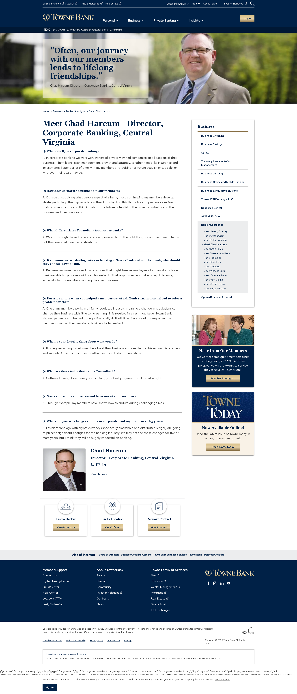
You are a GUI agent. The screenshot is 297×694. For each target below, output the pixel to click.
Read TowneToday (223, 447)
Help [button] (194, 3)
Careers (101, 581)
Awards (101, 575)
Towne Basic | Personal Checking (206, 554)
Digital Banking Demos (56, 581)
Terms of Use (113, 640)
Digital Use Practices (52, 640)
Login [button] (247, 18)
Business (58, 111)
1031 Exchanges (160, 610)
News (100, 604)
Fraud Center (51, 587)
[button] (252, 4)
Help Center (50, 592)
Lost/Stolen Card (53, 604)
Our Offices (112, 527)
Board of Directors (109, 554)
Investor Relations (235, 3)
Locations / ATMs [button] (176, 3)
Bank (45, 3)
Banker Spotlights (76, 111)
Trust (83, 3)
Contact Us (50, 575)
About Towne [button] (210, 3)
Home (46, 111)
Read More (98, 474)
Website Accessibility (76, 640)
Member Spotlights (223, 378)
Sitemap (127, 640)
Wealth (72, 3)
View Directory (66, 527)
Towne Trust (158, 604)
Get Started (159, 527)
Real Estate (113, 3)
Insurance (57, 3)
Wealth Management (165, 587)
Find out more (222, 679)
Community (104, 587)
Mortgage (96, 3)
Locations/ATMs (53, 598)
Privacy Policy (96, 640)
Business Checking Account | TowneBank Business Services (154, 554)
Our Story (103, 598)
